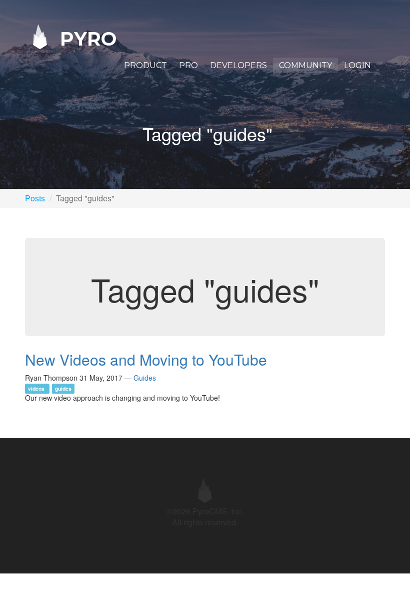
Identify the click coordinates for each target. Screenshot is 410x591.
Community (305, 65)
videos (37, 388)
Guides (145, 378)
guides (63, 388)
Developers (238, 65)
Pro (188, 65)
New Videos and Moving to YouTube (146, 359)
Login (357, 65)
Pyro (85, 38)
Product (145, 65)
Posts (35, 198)
